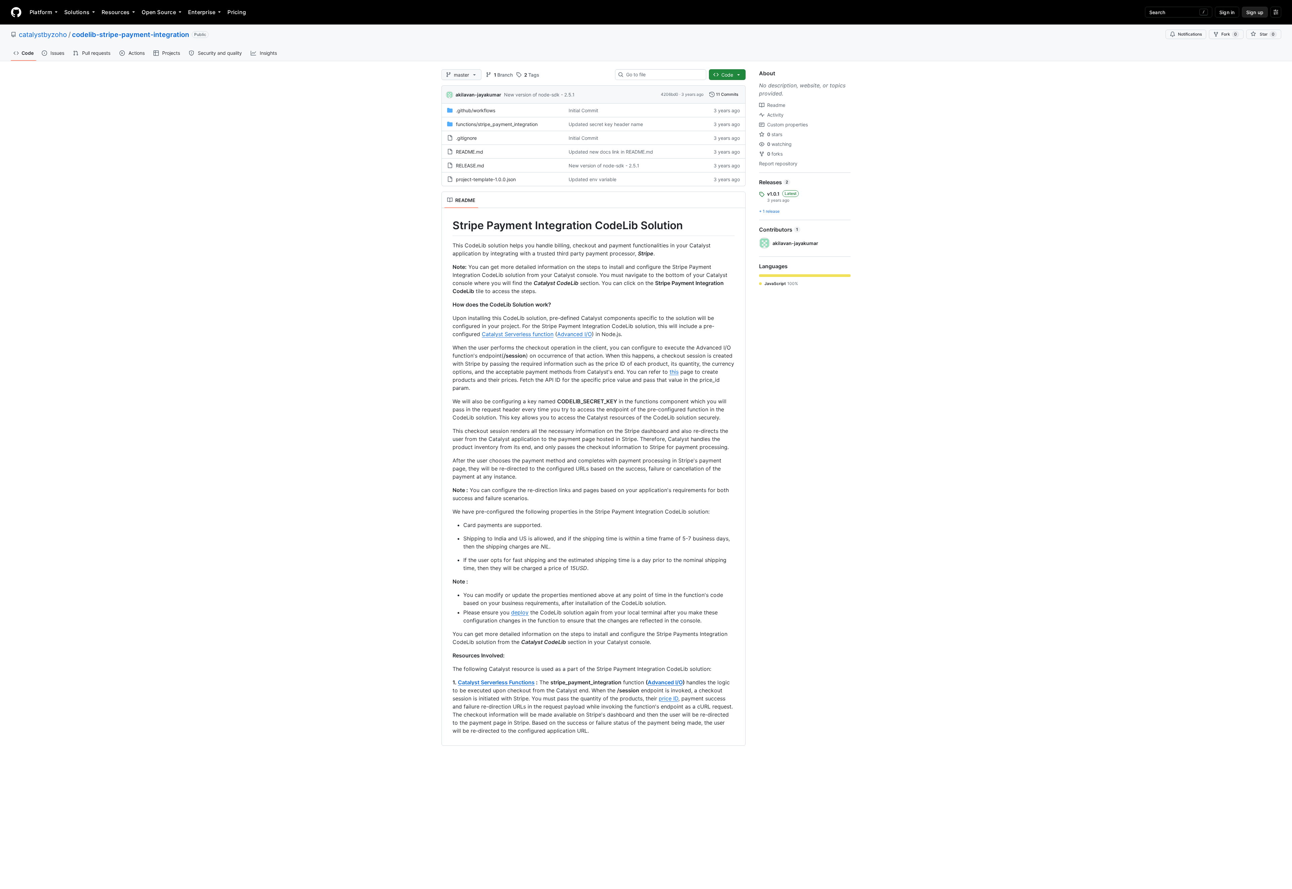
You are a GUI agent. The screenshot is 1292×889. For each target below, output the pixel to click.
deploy (520, 612)
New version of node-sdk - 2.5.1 (539, 94)
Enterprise (201, 12)
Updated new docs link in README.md (611, 152)
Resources (116, 12)
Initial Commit (583, 110)
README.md (469, 152)
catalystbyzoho (43, 35)
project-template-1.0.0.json (486, 179)
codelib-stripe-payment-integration (130, 35)
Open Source (159, 12)
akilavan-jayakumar (478, 94)
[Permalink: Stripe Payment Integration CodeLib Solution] (448, 225)
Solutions (76, 12)
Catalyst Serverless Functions (496, 682)
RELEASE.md (470, 165)
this (674, 371)
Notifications (1190, 34)
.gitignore (466, 138)
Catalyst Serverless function (517, 334)
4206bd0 (669, 94)
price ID (668, 698)
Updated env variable (592, 179)
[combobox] (663, 75)
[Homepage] (16, 12)
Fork (1229, 34)
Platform (41, 12)
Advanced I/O (574, 334)
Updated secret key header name (606, 124)
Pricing (236, 12)
